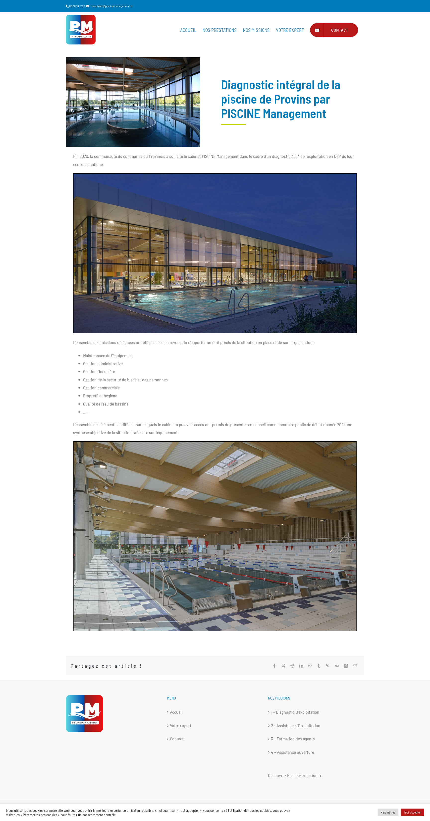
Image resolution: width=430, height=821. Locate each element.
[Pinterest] (327, 665)
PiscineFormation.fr (304, 775)
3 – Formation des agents (293, 738)
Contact (177, 738)
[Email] (354, 665)
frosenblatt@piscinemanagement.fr (111, 6)
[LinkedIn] (301, 665)
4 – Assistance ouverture (292, 752)
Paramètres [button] (388, 812)
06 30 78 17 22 (77, 6)
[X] (283, 665)
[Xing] (345, 665)
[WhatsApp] (310, 665)
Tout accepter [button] (412, 812)
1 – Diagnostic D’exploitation (295, 712)
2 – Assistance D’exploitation (295, 725)
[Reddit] (292, 665)
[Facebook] (274, 665)
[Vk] (336, 665)
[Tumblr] (318, 665)
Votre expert (180, 725)
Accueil (176, 712)
